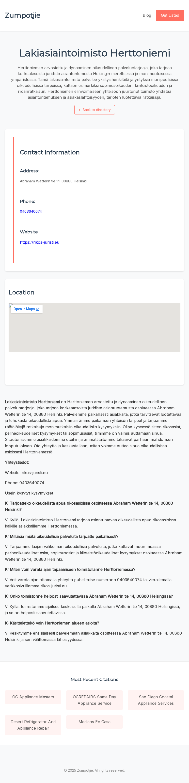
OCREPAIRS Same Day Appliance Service (94, 700)
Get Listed (170, 15)
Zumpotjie (22, 15)
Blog (147, 15)
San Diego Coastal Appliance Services (156, 700)
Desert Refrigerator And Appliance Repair (33, 725)
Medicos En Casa (94, 721)
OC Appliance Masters (33, 696)
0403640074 (31, 211)
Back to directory (95, 110)
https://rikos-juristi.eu (39, 242)
